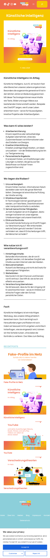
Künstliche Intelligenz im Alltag (22, 77)
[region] (25, 543)
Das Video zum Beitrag (33, 336)
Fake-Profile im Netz (13, 382)
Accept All (25, 547)
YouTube (8, 453)
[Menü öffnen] (33, 4)
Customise (13, 553)
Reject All (36, 553)
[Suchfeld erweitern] (42, 4)
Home (2, 515)
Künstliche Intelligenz (14, 417)
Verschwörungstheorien (15, 488)
